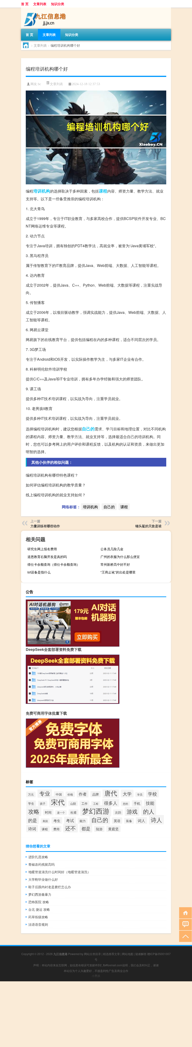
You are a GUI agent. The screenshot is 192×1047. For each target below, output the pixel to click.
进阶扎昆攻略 (38, 856)
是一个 (61, 812)
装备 (129, 821)
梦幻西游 (95, 811)
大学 (127, 793)
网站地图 (127, 954)
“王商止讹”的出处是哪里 (118, 572)
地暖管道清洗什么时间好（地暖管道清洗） (59, 871)
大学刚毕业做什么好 (43, 879)
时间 (48, 812)
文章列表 (39, 3)
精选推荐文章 (111, 954)
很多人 (110, 803)
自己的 (88, 429)
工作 (84, 803)
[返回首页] (184, 912)
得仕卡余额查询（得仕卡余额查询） (53, 564)
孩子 (42, 803)
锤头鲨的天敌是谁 (148, 526)
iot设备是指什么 (39, 572)
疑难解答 (141, 954)
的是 (32, 820)
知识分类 (57, 3)
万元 (31, 794)
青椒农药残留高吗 (41, 864)
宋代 (58, 802)
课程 (103, 191)
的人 (148, 811)
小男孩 (96, 976)
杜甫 (73, 812)
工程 (95, 803)
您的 (125, 803)
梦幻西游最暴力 (39, 894)
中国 (59, 794)
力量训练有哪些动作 (45, 526)
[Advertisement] (96, 1014)
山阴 (73, 803)
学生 (31, 803)
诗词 (32, 828)
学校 (152, 793)
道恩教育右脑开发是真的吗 (47, 556)
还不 (70, 828)
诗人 (156, 820)
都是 (85, 828)
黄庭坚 (113, 828)
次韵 (118, 812)
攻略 (33, 811)
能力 (83, 821)
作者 (83, 794)
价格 (70, 794)
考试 (70, 820)
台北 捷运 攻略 (39, 909)
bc (39, 84)
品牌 (95, 794)
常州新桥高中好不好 (115, 564)
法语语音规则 (38, 924)
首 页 (25, 3)
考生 (56, 820)
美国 (45, 821)
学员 (139, 794)
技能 (150, 803)
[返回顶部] (184, 936)
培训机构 (41, 191)
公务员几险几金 (111, 548)
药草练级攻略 (38, 916)
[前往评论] (184, 924)
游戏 (132, 811)
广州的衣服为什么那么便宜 (120, 556)
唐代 (110, 792)
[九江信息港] (45, 9)
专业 (44, 793)
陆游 (99, 829)
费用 (56, 829)
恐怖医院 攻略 (38, 901)
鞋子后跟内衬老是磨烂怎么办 (49, 886)
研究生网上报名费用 (42, 548)
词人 (141, 820)
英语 (117, 820)
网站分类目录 (92, 954)
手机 (137, 803)
